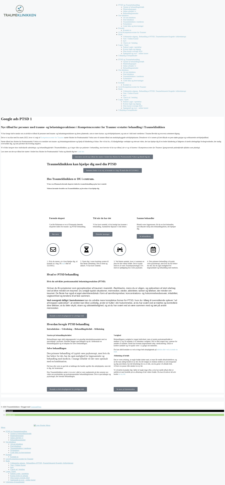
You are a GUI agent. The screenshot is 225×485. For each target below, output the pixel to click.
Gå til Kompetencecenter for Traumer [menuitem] (19, 459)
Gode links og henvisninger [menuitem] (20, 453)
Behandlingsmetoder (130, 13)
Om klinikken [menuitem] (11, 442)
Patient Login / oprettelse (132, 47)
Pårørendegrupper (129, 9)
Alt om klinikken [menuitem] (16, 444)
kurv (124, 41)
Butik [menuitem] (8, 461)
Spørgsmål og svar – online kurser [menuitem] (23, 480)
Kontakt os (127, 30)
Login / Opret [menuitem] (11, 471)
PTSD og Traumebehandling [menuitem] (16, 431)
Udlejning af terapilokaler (127, 56)
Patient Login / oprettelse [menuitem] (19, 474)
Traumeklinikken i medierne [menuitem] (20, 448)
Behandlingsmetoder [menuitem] (18, 440)
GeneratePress (36, 407)
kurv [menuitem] (12, 467)
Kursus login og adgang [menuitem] (19, 476)
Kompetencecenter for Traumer (52, 138)
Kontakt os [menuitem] (14, 457)
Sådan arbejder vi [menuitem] (16, 438)
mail (63, 264)
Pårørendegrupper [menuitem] (17, 436)
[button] (9, 411)
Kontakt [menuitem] (9, 455)
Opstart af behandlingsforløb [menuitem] (20, 434)
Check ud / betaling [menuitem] (17, 469)
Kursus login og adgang (132, 49)
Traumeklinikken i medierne (133, 22)
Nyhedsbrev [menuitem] (14, 450)
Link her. (81, 152)
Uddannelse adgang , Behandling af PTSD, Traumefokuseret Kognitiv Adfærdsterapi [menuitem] (41, 463)
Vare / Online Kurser (130, 39)
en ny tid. (122, 374)
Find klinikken (128, 20)
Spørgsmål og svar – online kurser (135, 53)
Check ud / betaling (130, 43)
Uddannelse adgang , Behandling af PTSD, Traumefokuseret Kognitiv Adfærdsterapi (154, 37)
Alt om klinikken (129, 18)
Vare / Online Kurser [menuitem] (18, 465)
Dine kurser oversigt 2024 (132, 51)
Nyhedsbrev (127, 24)
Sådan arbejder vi (129, 11)
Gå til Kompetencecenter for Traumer (132, 32)
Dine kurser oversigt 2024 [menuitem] (20, 478)
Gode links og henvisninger (133, 26)
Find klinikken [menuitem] (15, 446)
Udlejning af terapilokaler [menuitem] (15, 482)
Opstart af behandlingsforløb (133, 7)
